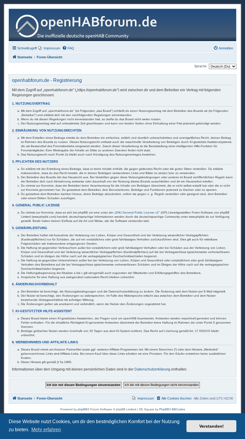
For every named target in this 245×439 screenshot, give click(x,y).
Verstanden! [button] (211, 426)
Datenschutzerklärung (152, 369)
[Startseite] (88, 24)
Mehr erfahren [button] (46, 429)
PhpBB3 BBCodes (172, 409)
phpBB (82, 409)
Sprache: (200, 66)
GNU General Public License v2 (137, 212)
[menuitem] (49, 48)
